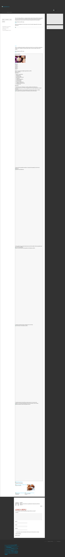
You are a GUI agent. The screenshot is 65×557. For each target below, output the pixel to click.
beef (16, 545)
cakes (10, 19)
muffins (3, 21)
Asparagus (6, 545)
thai (12, 553)
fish (17, 548)
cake (15, 546)
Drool (3, 9)
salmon (13, 552)
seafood (16, 552)
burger (12, 546)
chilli (12, 547)
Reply (41, 506)
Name (16, 521)
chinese (14, 547)
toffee (13, 553)
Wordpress (58, 541)
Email (16, 524)
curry (12, 548)
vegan (6, 554)
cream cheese (9, 548)
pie (15, 550)
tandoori (9, 553)
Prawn (9, 552)
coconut (6, 548)
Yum (48, 27)
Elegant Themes (50, 541)
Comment (17, 512)
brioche (10, 546)
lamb (14, 549)
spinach (6, 553)
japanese (12, 549)
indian (7, 549)
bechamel (13, 545)
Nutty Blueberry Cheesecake (6, 26)
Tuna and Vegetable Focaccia (6, 30)
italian (9, 549)
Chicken (9, 547)
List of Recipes (4, 9)
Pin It (16, 52)
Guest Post (5, 9)
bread (8, 546)
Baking (5, 12)
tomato (16, 553)
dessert (15, 548)
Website (16, 528)
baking (3, 19)
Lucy (21, 502)
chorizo (16, 547)
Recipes (6, 9)
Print (15, 63)
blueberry (7, 19)
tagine (7, 553)
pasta (12, 550)
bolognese (6, 546)
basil (10, 545)
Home (2, 9)
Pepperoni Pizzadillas (5, 27)
